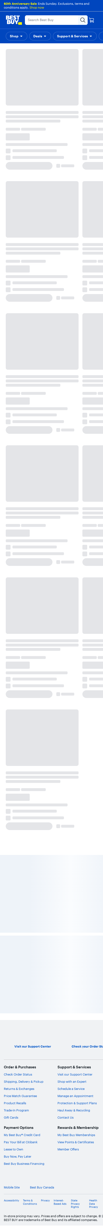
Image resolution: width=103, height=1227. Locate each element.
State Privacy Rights (75, 1203)
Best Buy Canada (42, 1187)
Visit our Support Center (74, 1074)
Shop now (36, 7)
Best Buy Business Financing (24, 1164)
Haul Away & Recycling (73, 1110)
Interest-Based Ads (60, 1202)
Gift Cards (11, 1117)
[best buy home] (14, 20)
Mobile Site (12, 1187)
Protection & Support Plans (77, 1103)
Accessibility (11, 1200)
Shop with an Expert (71, 1081)
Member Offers (68, 1149)
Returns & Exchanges (19, 1089)
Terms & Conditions (30, 1202)
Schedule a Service (71, 1089)
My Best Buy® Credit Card (22, 1135)
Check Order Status (18, 1074)
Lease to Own (13, 1149)
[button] (16, 36)
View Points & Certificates (75, 1142)
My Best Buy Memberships (76, 1135)
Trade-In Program (16, 1110)
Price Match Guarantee (20, 1096)
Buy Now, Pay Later (17, 1156)
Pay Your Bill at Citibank (21, 1142)
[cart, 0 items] (91, 20)
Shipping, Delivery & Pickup (23, 1081)
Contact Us (65, 1117)
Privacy (45, 1200)
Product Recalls (15, 1103)
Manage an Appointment (75, 1096)
